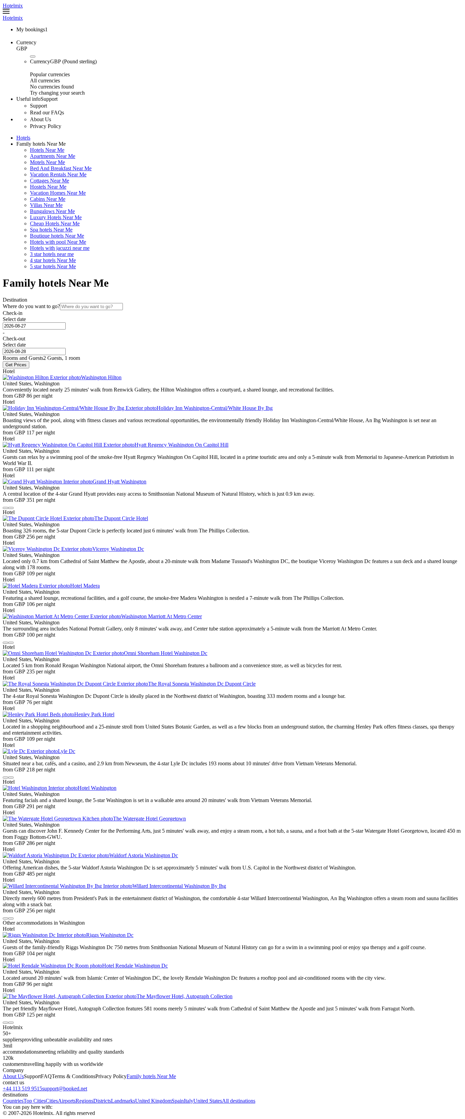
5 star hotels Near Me (53, 266)
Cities (52, 1101)
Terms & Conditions (73, 1076)
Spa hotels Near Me (51, 230)
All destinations (238, 1101)
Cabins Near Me (47, 199)
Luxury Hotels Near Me (56, 217)
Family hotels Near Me (151, 1076)
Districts (102, 1101)
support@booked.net (64, 1088)
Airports (67, 1101)
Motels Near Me (47, 162)
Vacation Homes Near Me (58, 193)
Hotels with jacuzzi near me (60, 248)
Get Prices (16, 364)
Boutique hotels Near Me (57, 236)
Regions (84, 1101)
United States (207, 1101)
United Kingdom (153, 1101)
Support (32, 1076)
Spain (178, 1101)
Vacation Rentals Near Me (58, 174)
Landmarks (123, 1101)
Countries (13, 1101)
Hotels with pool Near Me (58, 242)
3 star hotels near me (52, 254)
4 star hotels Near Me (53, 260)
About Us (13, 1076)
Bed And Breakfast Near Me (61, 168)
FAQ (46, 1076)
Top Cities (34, 1101)
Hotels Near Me (47, 150)
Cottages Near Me (49, 180)
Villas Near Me (46, 205)
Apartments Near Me (52, 156)
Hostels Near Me (48, 187)
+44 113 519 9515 (22, 1088)
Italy (188, 1101)
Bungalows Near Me (52, 211)
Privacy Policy (111, 1076)
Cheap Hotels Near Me (55, 223)
